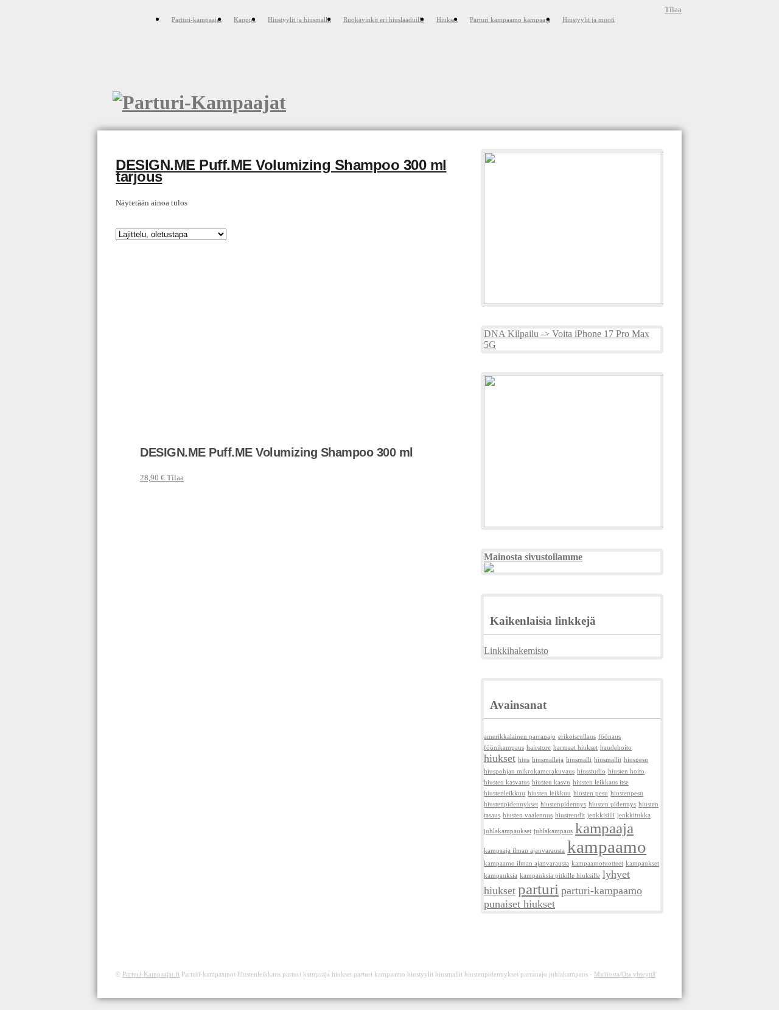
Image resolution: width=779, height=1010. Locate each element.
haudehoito (616, 747)
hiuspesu (636, 759)
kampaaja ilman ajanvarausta (524, 850)
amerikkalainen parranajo (520, 736)
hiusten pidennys (612, 804)
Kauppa (245, 19)
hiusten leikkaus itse (601, 782)
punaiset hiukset (519, 904)
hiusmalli (579, 759)
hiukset (499, 758)
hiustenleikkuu (504, 793)
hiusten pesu (590, 793)
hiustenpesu (626, 793)
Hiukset (447, 19)
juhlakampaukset (507, 831)
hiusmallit (607, 759)
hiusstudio (591, 771)
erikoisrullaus (577, 736)
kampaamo (606, 846)
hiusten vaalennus (528, 815)
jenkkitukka (634, 815)
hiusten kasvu (551, 782)
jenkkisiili (601, 815)
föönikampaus (504, 747)
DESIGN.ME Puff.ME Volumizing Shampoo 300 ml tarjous (281, 171)
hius (523, 759)
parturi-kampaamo (601, 890)
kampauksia (500, 875)
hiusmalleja (548, 759)
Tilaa (673, 9)
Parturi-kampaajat (197, 19)
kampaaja (604, 828)
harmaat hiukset (575, 747)
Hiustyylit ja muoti (588, 19)
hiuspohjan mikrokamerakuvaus (529, 771)
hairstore (538, 747)
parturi (538, 889)
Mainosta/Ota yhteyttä (624, 974)
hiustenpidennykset (511, 804)
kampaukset (642, 863)
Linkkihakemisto (516, 650)
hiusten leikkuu (549, 793)
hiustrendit (570, 815)
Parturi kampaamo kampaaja (510, 19)
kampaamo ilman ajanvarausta (526, 863)
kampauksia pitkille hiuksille (560, 875)
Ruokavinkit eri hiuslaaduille (383, 19)
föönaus (609, 736)
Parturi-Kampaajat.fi (151, 974)
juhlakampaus (553, 831)
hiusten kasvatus (506, 782)
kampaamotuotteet (597, 863)
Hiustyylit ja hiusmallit (299, 19)
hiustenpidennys (563, 804)
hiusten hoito (626, 771)
